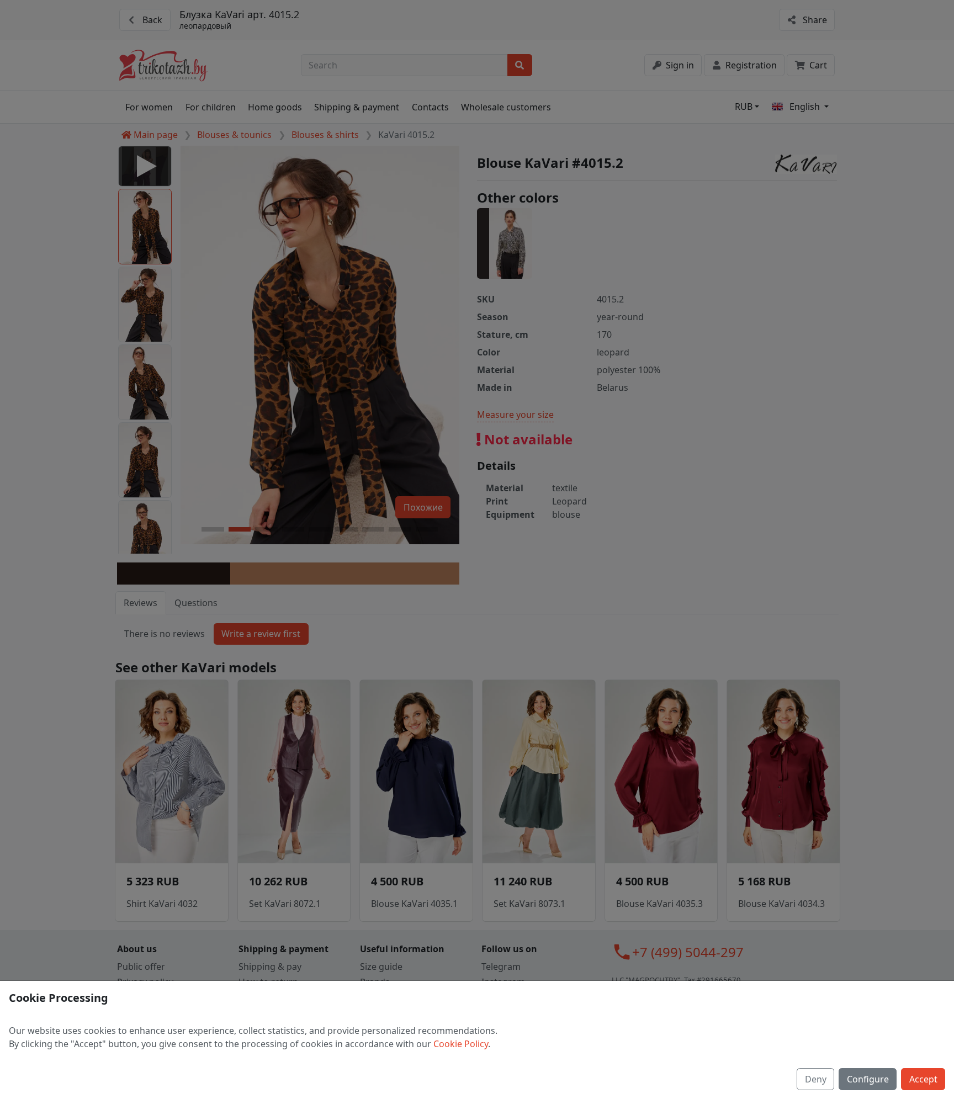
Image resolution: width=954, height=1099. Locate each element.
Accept (923, 1079)
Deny (815, 1079)
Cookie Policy (460, 1044)
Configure (868, 1079)
